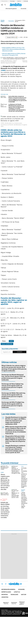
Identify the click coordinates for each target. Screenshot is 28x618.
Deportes (4, 594)
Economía (23, 8)
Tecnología (12, 1)
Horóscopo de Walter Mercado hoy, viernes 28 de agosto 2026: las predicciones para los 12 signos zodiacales (13, 395)
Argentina (4, 597)
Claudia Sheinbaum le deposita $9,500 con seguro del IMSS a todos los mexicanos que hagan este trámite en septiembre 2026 (15, 420)
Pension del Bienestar (6, 344)
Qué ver (23, 594)
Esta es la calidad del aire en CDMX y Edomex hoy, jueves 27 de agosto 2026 (13, 54)
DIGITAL (6, 603)
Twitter (2, 583)
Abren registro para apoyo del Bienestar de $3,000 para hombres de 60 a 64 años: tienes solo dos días (5, 482)
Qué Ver (19, 1)
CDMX (3, 70)
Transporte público (4, 499)
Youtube (17, 583)
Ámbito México (3, 21)
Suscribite (19, 351)
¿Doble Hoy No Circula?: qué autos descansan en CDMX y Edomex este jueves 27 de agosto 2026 (24, 500)
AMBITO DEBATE (22, 603)
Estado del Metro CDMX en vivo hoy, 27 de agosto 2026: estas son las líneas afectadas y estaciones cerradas (13, 49)
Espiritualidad (6, 592)
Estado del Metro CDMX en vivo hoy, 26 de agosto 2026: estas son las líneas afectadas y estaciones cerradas (5, 510)
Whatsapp (21, 584)
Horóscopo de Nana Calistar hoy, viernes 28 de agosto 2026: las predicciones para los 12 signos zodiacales (13, 386)
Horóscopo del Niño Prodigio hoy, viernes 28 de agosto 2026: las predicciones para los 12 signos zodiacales (13, 404)
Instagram (9, 584)
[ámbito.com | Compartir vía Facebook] (21, 37)
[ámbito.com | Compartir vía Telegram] (26, 37)
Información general (11, 8)
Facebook (5, 584)
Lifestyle (17, 592)
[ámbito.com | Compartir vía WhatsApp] (19, 37)
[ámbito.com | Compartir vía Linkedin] (24, 37)
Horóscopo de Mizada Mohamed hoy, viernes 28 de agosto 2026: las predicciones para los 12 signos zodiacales (13, 377)
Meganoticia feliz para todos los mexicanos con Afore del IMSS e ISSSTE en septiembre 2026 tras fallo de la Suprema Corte (15, 439)
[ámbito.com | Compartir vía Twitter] (23, 37)
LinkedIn (13, 584)
